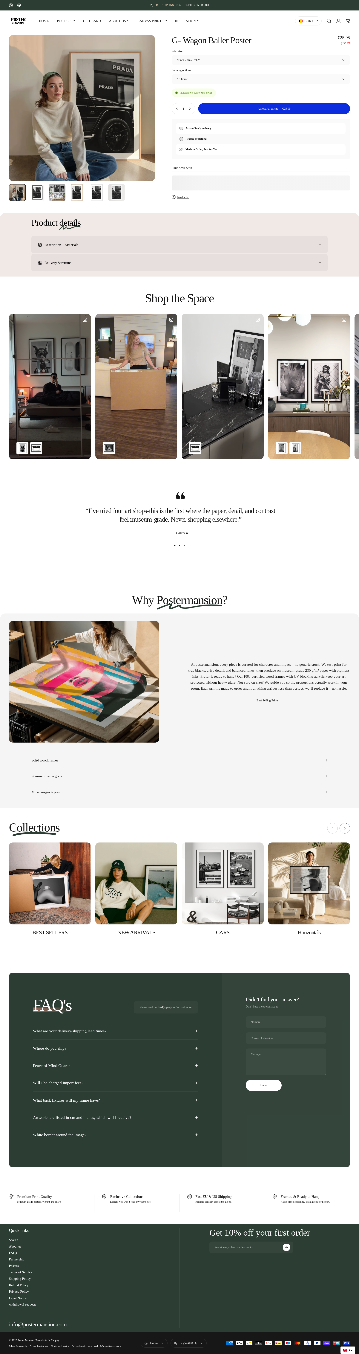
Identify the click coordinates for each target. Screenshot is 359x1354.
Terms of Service (20, 1272)
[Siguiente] (145, 117)
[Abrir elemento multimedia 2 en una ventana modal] (82, 108)
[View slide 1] (175, 545)
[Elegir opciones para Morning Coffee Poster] (109, 448)
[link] (38, 1324)
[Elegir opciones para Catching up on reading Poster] (295, 448)
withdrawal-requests (22, 1304)
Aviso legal (93, 1346)
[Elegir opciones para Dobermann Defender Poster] (22, 448)
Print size (177, 51)
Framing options (181, 70)
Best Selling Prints (267, 700)
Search (13, 1240)
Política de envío (79, 1346)
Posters (14, 1266)
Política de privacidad (39, 1346)
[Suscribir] (286, 1247)
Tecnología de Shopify (47, 1340)
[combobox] (347, 1350)
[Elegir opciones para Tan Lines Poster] (282, 448)
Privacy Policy (19, 1291)
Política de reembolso (18, 1346)
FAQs (161, 1007)
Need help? (183, 197)
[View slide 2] (179, 545)
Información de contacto (110, 1346)
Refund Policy (18, 1285)
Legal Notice (18, 1298)
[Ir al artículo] (17, 192)
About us (15, 1246)
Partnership (16, 1259)
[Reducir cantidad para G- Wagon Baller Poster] (176, 108)
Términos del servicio (60, 1346)
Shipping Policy (20, 1278)
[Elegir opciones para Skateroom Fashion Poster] (36, 448)
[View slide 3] (184, 545)
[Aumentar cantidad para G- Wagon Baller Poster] (190, 108)
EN (350, 1350)
